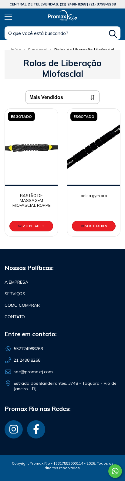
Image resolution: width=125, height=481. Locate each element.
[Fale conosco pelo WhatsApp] (115, 471)
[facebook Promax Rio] (36, 429)
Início (16, 50)
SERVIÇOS (15, 293)
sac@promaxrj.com (33, 371)
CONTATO (15, 316)
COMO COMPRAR (22, 305)
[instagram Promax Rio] (14, 429)
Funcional (37, 50)
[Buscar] (113, 34)
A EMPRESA (16, 282)
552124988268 (28, 348)
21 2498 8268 (27, 360)
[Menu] (8, 16)
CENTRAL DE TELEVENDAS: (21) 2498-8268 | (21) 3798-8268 (62, 4)
